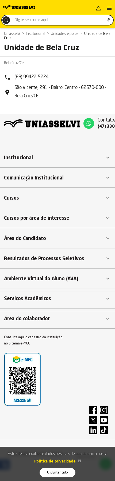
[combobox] (57, 20)
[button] (57, 158)
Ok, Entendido (57, 472)
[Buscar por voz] (109, 20)
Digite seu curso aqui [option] (31, 20)
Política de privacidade (55, 461)
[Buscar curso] (6, 20)
